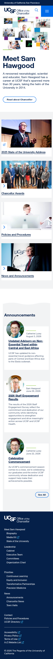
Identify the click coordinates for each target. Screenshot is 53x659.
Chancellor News (15, 601)
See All (43, 494)
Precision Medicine (16, 587)
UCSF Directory (14, 621)
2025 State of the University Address (23, 152)
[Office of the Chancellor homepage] (15, 11)
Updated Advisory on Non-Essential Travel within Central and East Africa (25, 344)
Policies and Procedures (16, 234)
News (7, 593)
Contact (8, 615)
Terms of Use (12, 638)
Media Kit (13, 537)
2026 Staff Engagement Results (23, 397)
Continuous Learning (17, 576)
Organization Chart (16, 562)
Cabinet (11, 550)
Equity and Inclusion (17, 580)
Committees (13, 558)
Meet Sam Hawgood (14, 529)
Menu (47, 11)
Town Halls (12, 605)
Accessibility (12, 632)
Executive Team (15, 554)
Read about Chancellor (19, 99)
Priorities (8, 572)
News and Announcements (17, 275)
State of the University (18, 541)
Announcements (15, 597)
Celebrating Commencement (19, 459)
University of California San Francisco (22, 4)
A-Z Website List (14, 642)
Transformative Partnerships (21, 583)
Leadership (10, 546)
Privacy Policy (13, 635)
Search (36, 10)
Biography (12, 533)
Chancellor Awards (12, 193)
